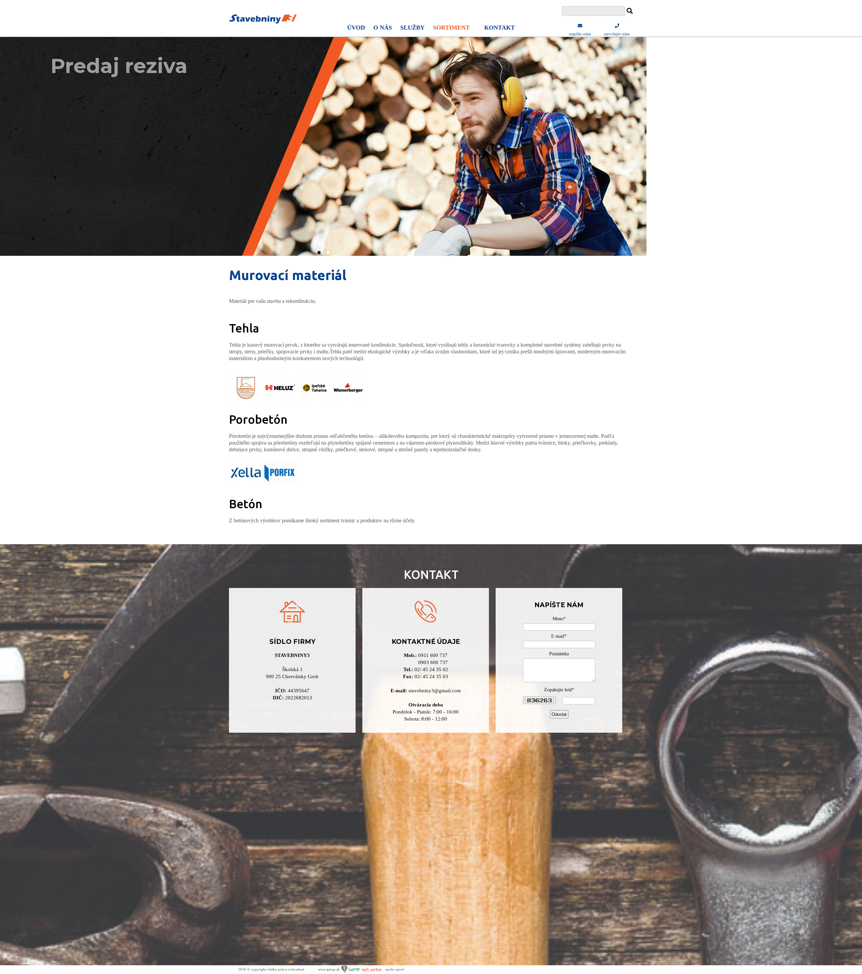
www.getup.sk (329, 969)
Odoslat (559, 714)
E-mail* (559, 636)
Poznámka (559, 653)
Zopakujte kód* (559, 689)
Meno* (559, 618)
